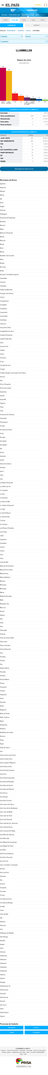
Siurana (2, 884)
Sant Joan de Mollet (6, 812)
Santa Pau (3, 774)
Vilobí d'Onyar (4, 1012)
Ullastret (2, 922)
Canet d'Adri (4, 316)
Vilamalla (3, 993)
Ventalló (2, 940)
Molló (1, 600)
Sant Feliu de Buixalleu (7, 781)
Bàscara (2, 225)
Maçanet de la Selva (6, 570)
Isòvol (2, 471)
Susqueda (3, 887)
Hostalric (3, 467)
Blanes (2, 252)
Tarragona (36, 1032)
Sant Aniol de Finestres (7, 770)
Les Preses (3, 532)
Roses (2, 740)
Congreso (12, 25)
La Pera (2, 494)
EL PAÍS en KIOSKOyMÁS (37, 1052)
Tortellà (2, 906)
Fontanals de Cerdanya (7, 414)
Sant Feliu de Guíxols (6, 785)
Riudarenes (3, 725)
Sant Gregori (4, 797)
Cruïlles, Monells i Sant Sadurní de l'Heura (13, 373)
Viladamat (3, 963)
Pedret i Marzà (4, 668)
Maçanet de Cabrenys (7, 566)
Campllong (3, 308)
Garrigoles (3, 441)
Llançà (2, 551)
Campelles (3, 305)
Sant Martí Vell (4, 838)
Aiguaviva (3, 187)
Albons (2, 195)
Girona (2, 452)
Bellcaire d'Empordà (6, 233)
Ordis (1, 623)
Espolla (2, 395)
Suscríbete (37, 5)
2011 (42, 20)
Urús (1, 929)
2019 (5, 20)
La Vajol (2, 509)
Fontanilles (3, 418)
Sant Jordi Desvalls (6, 819)
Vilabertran (3, 956)
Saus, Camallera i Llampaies (9, 865)
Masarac (2, 581)
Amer (1, 202)
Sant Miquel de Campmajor (8, 842)
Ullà (1, 918)
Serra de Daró (4, 872)
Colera (2, 354)
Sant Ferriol (3, 793)
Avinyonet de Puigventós (7, 218)
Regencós (3, 710)
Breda (2, 271)
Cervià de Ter (4, 346)
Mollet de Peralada (6, 596)
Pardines (3, 657)
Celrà (1, 342)
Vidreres (2, 952)
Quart (2, 698)
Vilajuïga (2, 982)
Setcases (3, 876)
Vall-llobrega (4, 937)
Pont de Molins (4, 679)
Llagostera (3, 539)
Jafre (1, 475)
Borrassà (3, 267)
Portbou (2, 691)
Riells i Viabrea (4, 717)
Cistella (2, 350)
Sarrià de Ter (4, 861)
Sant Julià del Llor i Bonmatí (9, 823)
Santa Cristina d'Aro (6, 759)
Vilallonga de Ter (5, 986)
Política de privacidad (39, 1050)
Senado (36, 25)
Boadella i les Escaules (7, 255)
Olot (1, 619)
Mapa (37, 15)
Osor (1, 626)
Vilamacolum (4, 990)
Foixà (1, 411)
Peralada (3, 672)
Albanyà (2, 191)
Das (1, 380)
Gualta (2, 460)
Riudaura (3, 729)
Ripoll (1, 721)
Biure (1, 248)
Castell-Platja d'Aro (6, 339)
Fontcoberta (4, 422)
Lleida (12, 1032)
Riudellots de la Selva (6, 732)
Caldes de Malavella (6, 290)
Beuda (2, 244)
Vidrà (1, 948)
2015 (33, 20)
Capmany (3, 324)
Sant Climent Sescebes (7, 778)
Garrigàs (2, 437)
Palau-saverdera (5, 645)
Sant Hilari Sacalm (6, 800)
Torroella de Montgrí (6, 903)
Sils (1, 880)
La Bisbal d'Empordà (6, 483)
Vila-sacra (3, 1005)
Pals (1, 653)
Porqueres (3, 687)
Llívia (1, 558)
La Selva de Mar (5, 501)
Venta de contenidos (12, 1050)
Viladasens (3, 967)
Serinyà (2, 869)
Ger (1, 448)
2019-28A (14, 20)
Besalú (2, 237)
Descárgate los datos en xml (24, 169)
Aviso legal (29, 1050)
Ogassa (2, 615)
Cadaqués (3, 286)
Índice (21, 1054)
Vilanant (2, 1001)
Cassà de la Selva (5, 327)
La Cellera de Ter (5, 486)
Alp (1, 199)
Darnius (2, 377)
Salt (1, 751)
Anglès (2, 206)
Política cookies (6, 1052)
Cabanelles (3, 278)
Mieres (2, 592)
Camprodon (3, 312)
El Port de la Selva (5, 388)
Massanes (3, 585)
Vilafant (2, 978)
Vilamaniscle (4, 997)
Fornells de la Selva (6, 430)
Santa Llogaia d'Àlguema (8, 763)
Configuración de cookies (18, 1052)
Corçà (2, 361)
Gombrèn (3, 456)
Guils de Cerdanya (5, 464)
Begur (2, 229)
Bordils (2, 263)
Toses (2, 910)
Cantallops (3, 320)
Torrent (2, 895)
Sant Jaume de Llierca (7, 804)
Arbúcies (3, 210)
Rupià (2, 744)
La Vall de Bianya (5, 513)
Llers (1, 554)
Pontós (2, 683)
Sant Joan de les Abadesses (9, 808)
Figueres (2, 403)
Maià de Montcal (5, 577)
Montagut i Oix (4, 604)
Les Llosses (3, 524)
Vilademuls (3, 971)
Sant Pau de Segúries (7, 853)
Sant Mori (3, 850)
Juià (1, 479)
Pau (1, 664)
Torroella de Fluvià (6, 899)
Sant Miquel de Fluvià (6, 846)
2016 (24, 20)
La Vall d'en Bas (5, 517)
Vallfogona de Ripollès (7, 933)
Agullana (2, 184)
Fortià (2, 433)
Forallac (2, 426)
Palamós (2, 634)
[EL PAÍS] (12, 5)
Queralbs (3, 702)
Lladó (1, 535)
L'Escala (2, 520)
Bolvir (2, 259)
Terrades (3, 891)
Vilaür (2, 1009)
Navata (2, 611)
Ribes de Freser (5, 713)
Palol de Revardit (5, 649)
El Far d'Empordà (5, 384)
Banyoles (3, 221)
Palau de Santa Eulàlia (7, 638)
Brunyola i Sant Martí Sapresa (9, 274)
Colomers (3, 358)
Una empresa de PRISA (23, 1061)
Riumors (2, 736)
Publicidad (22, 1050)
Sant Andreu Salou (6, 766)
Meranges (3, 588)
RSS (25, 1054)
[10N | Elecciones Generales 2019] (24, 10)
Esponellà (3, 399)
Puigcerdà (3, 694)
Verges (2, 944)
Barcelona (11, 1027)
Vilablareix (3, 959)
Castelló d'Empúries (6, 335)
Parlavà (2, 660)
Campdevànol (4, 301)
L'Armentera (4, 498)
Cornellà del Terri (5, 365)
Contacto (3, 1050)
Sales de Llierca (5, 747)
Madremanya (4, 573)
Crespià (2, 369)
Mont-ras (3, 607)
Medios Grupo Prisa (23, 1066)
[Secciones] (2, 5)
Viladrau (2, 974)
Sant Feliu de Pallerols (7, 789)
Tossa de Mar (4, 914)
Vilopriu (2, 1016)
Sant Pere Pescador (6, 857)
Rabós (2, 706)
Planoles (2, 676)
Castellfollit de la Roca (7, 331)
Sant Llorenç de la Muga (7, 831)
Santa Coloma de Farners (8, 755)
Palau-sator (3, 641)
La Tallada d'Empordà (7, 505)
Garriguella (3, 445)
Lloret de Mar (4, 562)
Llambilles (3, 543)
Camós (2, 297)
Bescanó (2, 240)
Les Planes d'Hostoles (7, 528)
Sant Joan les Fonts (6, 816)
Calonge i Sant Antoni (6, 293)
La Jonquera (4, 490)
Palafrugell (3, 630)
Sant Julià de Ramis (6, 827)
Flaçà (1, 407)
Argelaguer (3, 214)
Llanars (2, 547)
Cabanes (2, 282)
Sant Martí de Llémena (7, 834)
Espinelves (3, 392)
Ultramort (3, 925)
